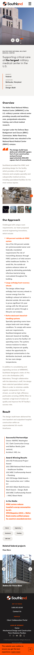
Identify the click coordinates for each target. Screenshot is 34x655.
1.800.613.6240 (17, 608)
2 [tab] (20, 40)
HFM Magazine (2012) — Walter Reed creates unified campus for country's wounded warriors (18, 516)
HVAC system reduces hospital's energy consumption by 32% (18, 507)
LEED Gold (7, 538)
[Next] (17, 40)
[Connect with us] (24, 636)
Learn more (15, 652)
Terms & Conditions (17, 642)
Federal (7, 528)
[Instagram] (13, 636)
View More (7, 550)
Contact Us (17, 611)
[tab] (6, 209)
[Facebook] (10, 636)
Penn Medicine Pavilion (17, 633)
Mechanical (8, 533)
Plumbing (19, 533)
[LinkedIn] (20, 636)
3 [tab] (20, 43)
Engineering (18, 528)
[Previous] (13, 40)
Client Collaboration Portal (17, 620)
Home (17, 628)
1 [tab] (21, 38)
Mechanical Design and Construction (17, 631)
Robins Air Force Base (12, 586)
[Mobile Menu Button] (30, 3)
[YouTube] (17, 636)
